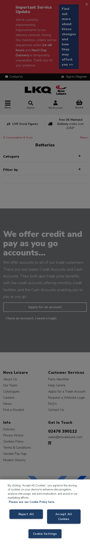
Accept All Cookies (63, 516)
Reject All (26, 514)
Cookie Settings (45, 534)
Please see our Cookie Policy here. (32, 502)
